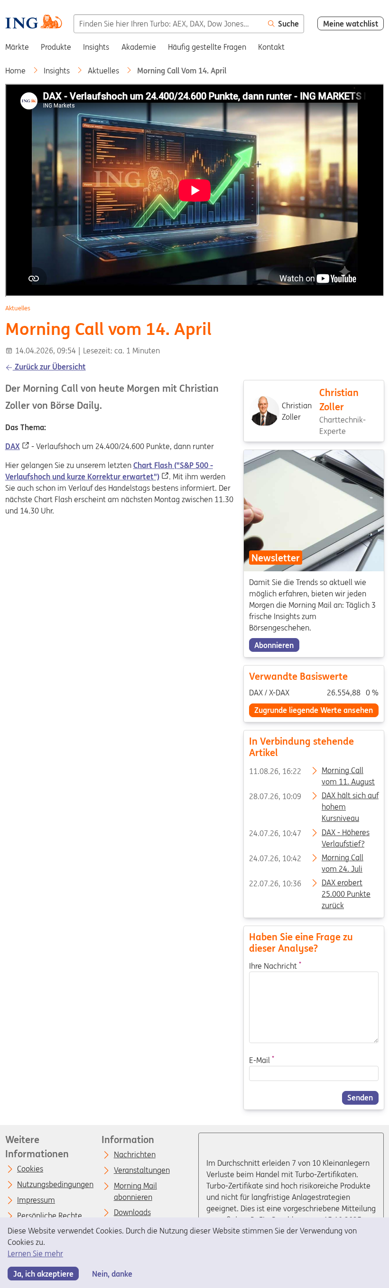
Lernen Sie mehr (35, 1253)
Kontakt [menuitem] (271, 47)
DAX (12, 446)
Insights (58, 70)
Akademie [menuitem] (138, 47)
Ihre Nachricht (275, 966)
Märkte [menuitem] (17, 47)
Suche (288, 23)
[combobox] (168, 24)
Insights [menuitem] (96, 47)
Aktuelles (104, 70)
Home (16, 70)
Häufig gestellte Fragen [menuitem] (207, 47)
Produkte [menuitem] (56, 47)
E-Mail (261, 1060)
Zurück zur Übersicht (49, 366)
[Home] (33, 23)
